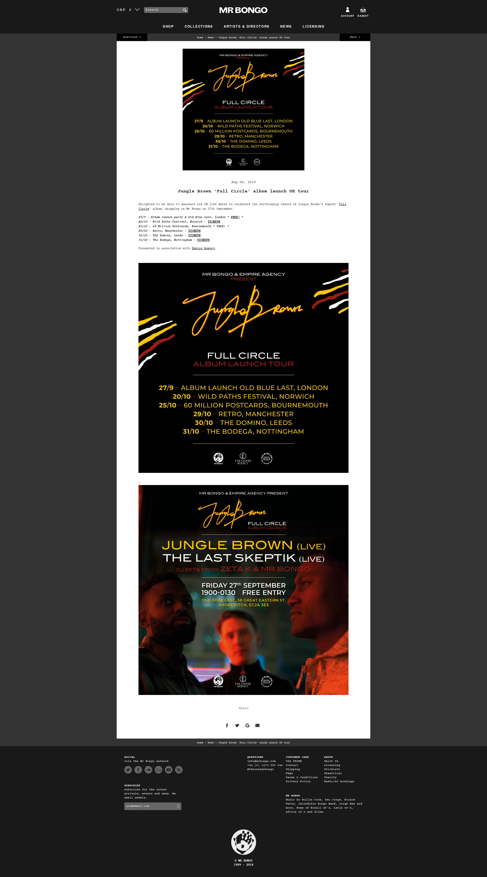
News (286, 26)
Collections (199, 26)
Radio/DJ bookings (339, 781)
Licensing (313, 26)
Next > (355, 37)
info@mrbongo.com (261, 761)
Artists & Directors (247, 26)
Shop (168, 26)
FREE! (235, 217)
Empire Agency (203, 248)
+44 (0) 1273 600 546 (265, 765)
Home (200, 38)
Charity (330, 777)
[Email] (257, 725)
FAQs (289, 773)
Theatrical (333, 773)
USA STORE (294, 761)
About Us (331, 761)
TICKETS (214, 222)
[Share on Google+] (247, 725)
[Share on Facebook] (227, 725)
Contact (292, 765)
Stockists (332, 769)
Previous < (132, 37)
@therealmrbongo (260, 769)
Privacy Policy (298, 781)
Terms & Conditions (302, 777)
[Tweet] (237, 725)
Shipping (293, 769)
